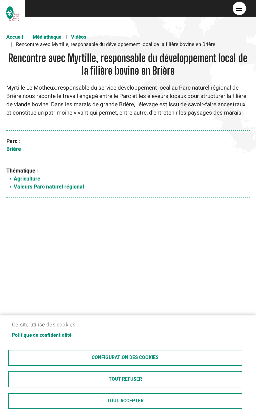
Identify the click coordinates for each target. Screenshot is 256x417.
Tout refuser (125, 379)
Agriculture (27, 179)
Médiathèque (47, 37)
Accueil (14, 37)
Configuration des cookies (125, 357)
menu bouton (239, 8)
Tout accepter (125, 401)
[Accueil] (12, 8)
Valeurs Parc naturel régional (49, 187)
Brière (13, 149)
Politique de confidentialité (42, 335)
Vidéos (78, 37)
